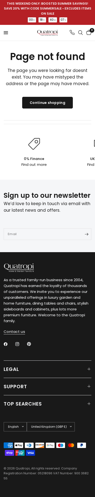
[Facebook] (9, 344)
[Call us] (72, 33)
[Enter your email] (86, 234)
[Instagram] (20, 344)
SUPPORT (15, 386)
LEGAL (11, 369)
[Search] (80, 33)
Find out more (34, 164)
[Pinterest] (32, 343)
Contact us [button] (14, 331)
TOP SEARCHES (23, 403)
